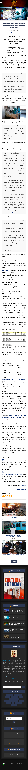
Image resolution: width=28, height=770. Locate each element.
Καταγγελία (19, 23)
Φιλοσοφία (14, 704)
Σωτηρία (5, 270)
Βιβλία (20, 697)
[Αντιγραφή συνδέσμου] (9, 496)
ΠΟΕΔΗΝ (22, 25)
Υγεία (11, 27)
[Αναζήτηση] (23, 687)
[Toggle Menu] (1, 3)
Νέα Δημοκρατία (7, 25)
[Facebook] (10, 755)
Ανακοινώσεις (17, 695)
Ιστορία (21, 701)
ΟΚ (14, 722)
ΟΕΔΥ (13, 25)
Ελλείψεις (14, 23)
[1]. (3, 460)
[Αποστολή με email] (7, 496)
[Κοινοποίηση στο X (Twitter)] (5, 496)
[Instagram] (14, 755)
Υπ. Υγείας (16, 27)
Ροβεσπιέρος (21, 489)
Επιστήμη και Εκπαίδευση (11, 701)
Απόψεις (8, 697)
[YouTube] (17, 755)
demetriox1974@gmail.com (18, 680)
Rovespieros (14, 33)
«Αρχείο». (14, 678)
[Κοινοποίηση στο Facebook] (3, 496)
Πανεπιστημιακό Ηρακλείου (14, 379)
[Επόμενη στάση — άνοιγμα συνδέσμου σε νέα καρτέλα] (14, 586)
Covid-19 (5, 23)
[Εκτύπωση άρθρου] (11, 496)
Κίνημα (9, 702)
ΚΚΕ (13, 702)
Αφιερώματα (14, 697)
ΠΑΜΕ (20, 702)
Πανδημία (17, 25)
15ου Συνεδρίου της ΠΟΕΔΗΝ (12, 474)
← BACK (14, 561)
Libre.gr (23, 485)
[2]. (3, 472)
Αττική (9, 23)
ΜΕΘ (24, 23)
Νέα (16, 702)
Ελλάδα (16, 699)
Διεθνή (11, 699)
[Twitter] (12, 755)
